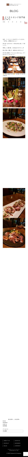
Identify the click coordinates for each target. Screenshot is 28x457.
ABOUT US (7, 440)
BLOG (4, 421)
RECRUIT (6, 443)
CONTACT (17, 445)
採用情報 (5, 425)
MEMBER (5, 422)
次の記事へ (17, 419)
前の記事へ (10, 419)
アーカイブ (5, 429)
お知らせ (5, 424)
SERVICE (17, 440)
